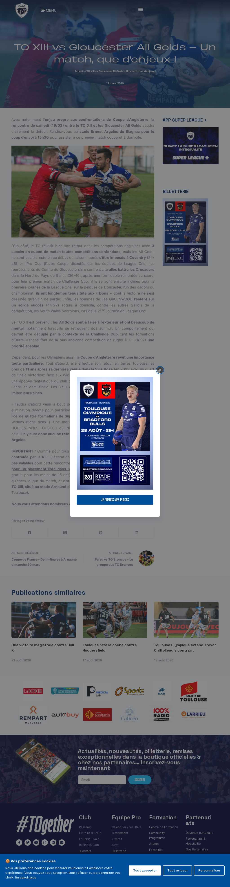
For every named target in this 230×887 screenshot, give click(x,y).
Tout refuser (177, 870)
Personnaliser (209, 870)
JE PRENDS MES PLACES (115, 500)
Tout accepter (145, 870)
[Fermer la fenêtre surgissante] (160, 370)
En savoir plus (25, 877)
